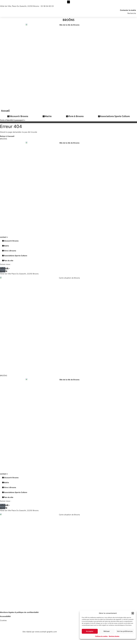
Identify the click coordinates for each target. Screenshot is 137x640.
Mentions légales (114, 636)
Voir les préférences (125, 631)
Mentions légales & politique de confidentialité (19, 612)
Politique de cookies (101, 636)
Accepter (89, 631)
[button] (133, 613)
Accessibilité (5, 616)
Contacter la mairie (128, 10)
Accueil (5, 110)
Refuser (107, 631)
